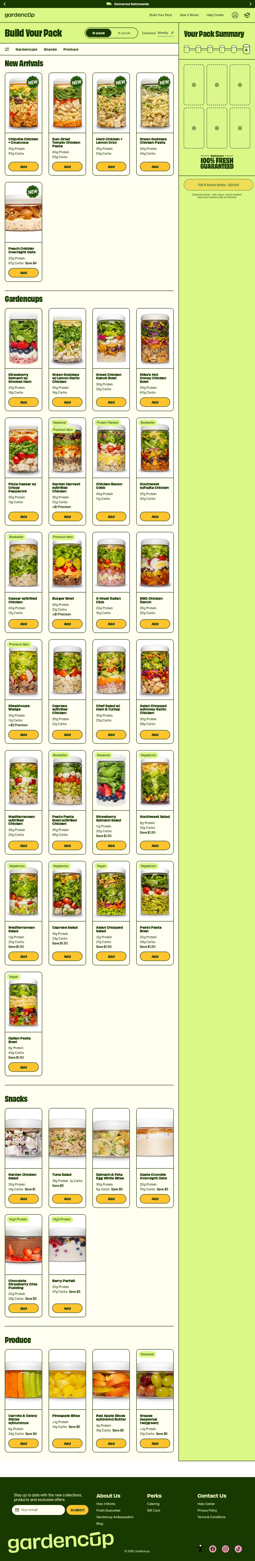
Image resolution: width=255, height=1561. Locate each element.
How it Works (105, 1504)
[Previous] (5, 5)
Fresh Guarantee (108, 1510)
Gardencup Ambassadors (114, 1517)
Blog (99, 1524)
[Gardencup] (23, 15)
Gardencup (142, 1551)
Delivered (149, 33)
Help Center (206, 1504)
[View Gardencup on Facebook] (213, 1549)
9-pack (124, 32)
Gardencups (26, 49)
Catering (153, 1504)
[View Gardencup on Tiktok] (238, 1549)
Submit (77, 1510)
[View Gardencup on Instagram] (226, 1549)
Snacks (50, 49)
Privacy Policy (207, 1510)
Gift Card (153, 1510)
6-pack (98, 32)
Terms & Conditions (211, 1517)
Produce (70, 49)
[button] (200, 1548)
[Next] (250, 5)
